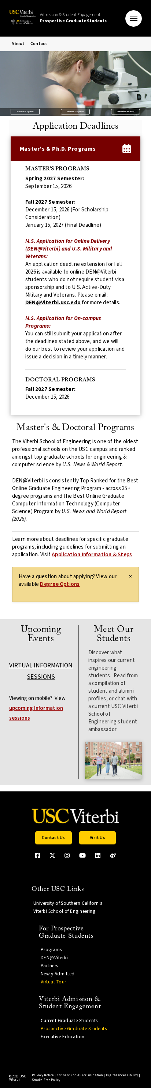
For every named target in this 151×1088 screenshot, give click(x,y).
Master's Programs (25, 111)
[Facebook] (37, 855)
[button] (133, 18)
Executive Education (125, 111)
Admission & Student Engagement (73, 18)
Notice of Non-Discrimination (79, 1075)
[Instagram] (67, 855)
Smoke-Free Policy (46, 1080)
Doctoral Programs (75, 111)
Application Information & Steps (92, 554)
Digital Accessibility (122, 1075)
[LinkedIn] (97, 855)
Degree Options (60, 584)
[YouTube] (82, 855)
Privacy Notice (43, 1075)
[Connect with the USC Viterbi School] (113, 855)
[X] (52, 855)
